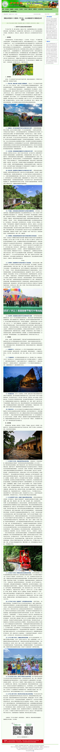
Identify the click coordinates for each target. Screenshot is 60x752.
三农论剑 (16, 9)
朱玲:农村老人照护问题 (49, 63)
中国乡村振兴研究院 (48, 9)
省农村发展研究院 (5, 11)
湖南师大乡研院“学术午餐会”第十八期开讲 (52, 27)
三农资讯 (21, 9)
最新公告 (30, 9)
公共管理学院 (40, 9)
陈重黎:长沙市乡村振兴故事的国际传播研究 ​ (53, 38)
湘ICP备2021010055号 (39, 749)
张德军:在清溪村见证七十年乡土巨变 (52, 57)
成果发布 (35, 9)
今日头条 (7, 9)
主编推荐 (11, 9)
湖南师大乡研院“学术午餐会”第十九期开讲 (52, 25)
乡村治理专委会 (13, 11)
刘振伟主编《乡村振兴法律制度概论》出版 (53, 18)
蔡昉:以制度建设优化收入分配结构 (51, 61)
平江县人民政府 (11, 23)
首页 (3, 9)
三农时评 (25, 9)
